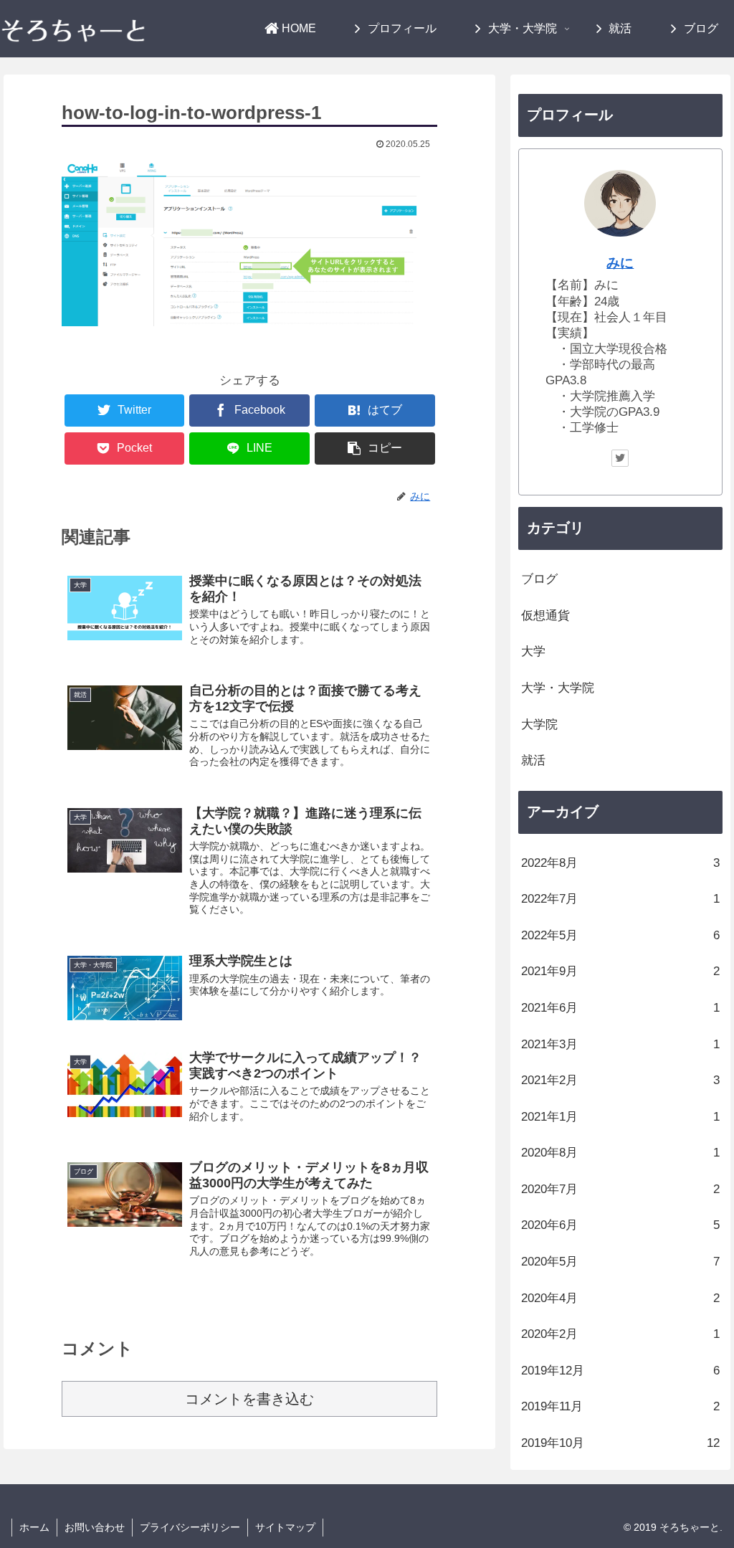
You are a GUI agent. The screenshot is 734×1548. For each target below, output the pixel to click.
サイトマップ (285, 1527)
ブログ (539, 579)
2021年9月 (620, 971)
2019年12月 (620, 1370)
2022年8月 (620, 863)
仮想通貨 (545, 615)
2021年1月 (620, 1117)
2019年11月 (620, 1406)
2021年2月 (620, 1080)
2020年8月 (620, 1152)
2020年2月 (620, 1334)
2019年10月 (620, 1443)
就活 (533, 760)
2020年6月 (620, 1225)
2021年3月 (620, 1044)
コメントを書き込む (249, 1399)
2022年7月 (620, 899)
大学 (533, 651)
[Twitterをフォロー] (620, 458)
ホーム (34, 1527)
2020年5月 (620, 1261)
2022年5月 (620, 935)
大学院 (539, 724)
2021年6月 (620, 1008)
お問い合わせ (95, 1527)
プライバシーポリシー (190, 1527)
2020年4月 (620, 1298)
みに (620, 262)
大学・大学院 (557, 688)
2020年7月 (620, 1189)
